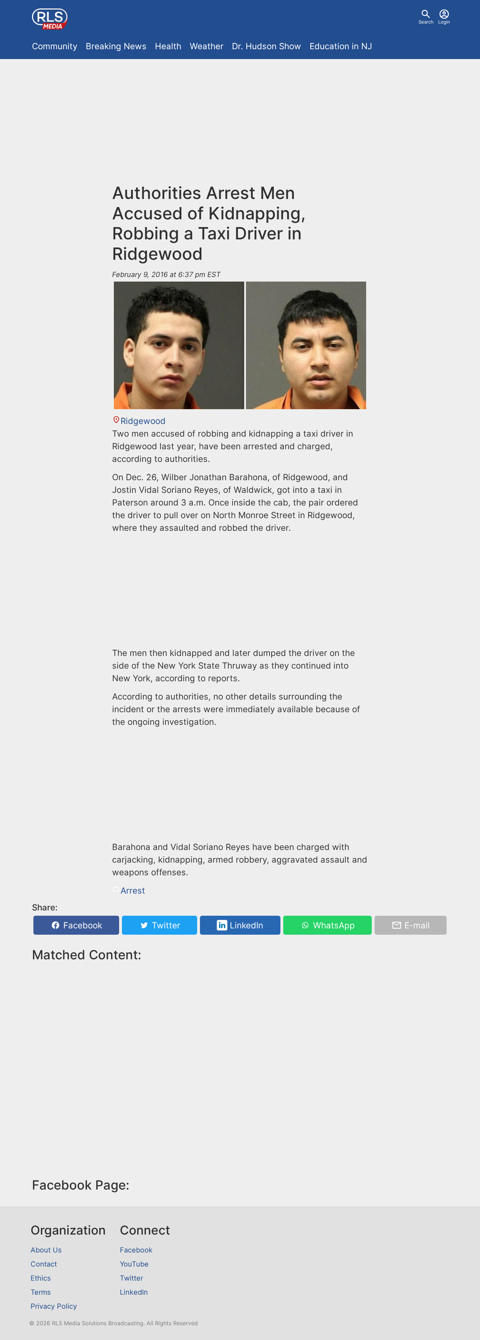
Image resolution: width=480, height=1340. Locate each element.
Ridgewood (143, 421)
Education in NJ (341, 46)
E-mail (416, 925)
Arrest (133, 890)
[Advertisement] (240, 125)
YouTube (134, 1264)
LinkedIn (245, 925)
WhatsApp (333, 925)
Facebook (81, 925)
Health (168, 46)
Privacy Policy (54, 1306)
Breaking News (116, 46)
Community (54, 46)
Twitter (164, 925)
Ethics (41, 1278)
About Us (46, 1250)
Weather (206, 46)
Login (444, 22)
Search (426, 22)
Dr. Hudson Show (266, 46)
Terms (41, 1292)
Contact (44, 1264)
